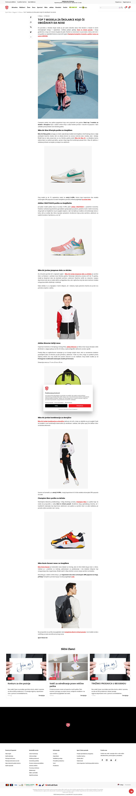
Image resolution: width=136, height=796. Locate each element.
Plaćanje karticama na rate (12, 761)
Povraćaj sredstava (34, 768)
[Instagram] (106, 760)
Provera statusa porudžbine (36, 763)
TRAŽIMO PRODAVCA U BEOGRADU (108, 683)
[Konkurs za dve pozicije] (26, 667)
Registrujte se (127, 2)
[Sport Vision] (6, 7)
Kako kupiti (8, 753)
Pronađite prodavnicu (58, 761)
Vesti (54, 763)
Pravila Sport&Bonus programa (85, 753)
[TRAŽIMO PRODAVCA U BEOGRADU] (110, 667)
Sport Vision (8, 12)
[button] (18, 7)
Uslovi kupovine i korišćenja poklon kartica (88, 763)
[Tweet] (30, 32)
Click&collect (80, 758)
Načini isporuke (9, 765)
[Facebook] (30, 17)
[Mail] (30, 37)
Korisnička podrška (34, 761)
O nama (55, 753)
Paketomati (80, 761)
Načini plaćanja (9, 756)
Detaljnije (42, 695)
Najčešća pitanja (33, 775)
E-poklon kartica (81, 756)
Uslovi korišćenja (33, 753)
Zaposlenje (56, 756)
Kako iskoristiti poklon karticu (13, 763)
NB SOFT (71, 794)
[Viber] (30, 27)
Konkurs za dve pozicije (19, 683)
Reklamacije (32, 770)
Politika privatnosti (34, 758)
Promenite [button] (128, 785)
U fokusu (20, 12)
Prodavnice (56, 765)
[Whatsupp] (30, 22)
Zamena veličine (33, 765)
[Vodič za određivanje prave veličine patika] (68, 667)
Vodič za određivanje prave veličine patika (67, 685)
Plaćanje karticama (10, 758)
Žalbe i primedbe (33, 772)
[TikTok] (115, 760)
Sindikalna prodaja (57, 758)
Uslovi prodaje (33, 756)
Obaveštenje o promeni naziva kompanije (68, 2)
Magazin (14, 12)
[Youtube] (111, 760)
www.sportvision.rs (61, 794)
